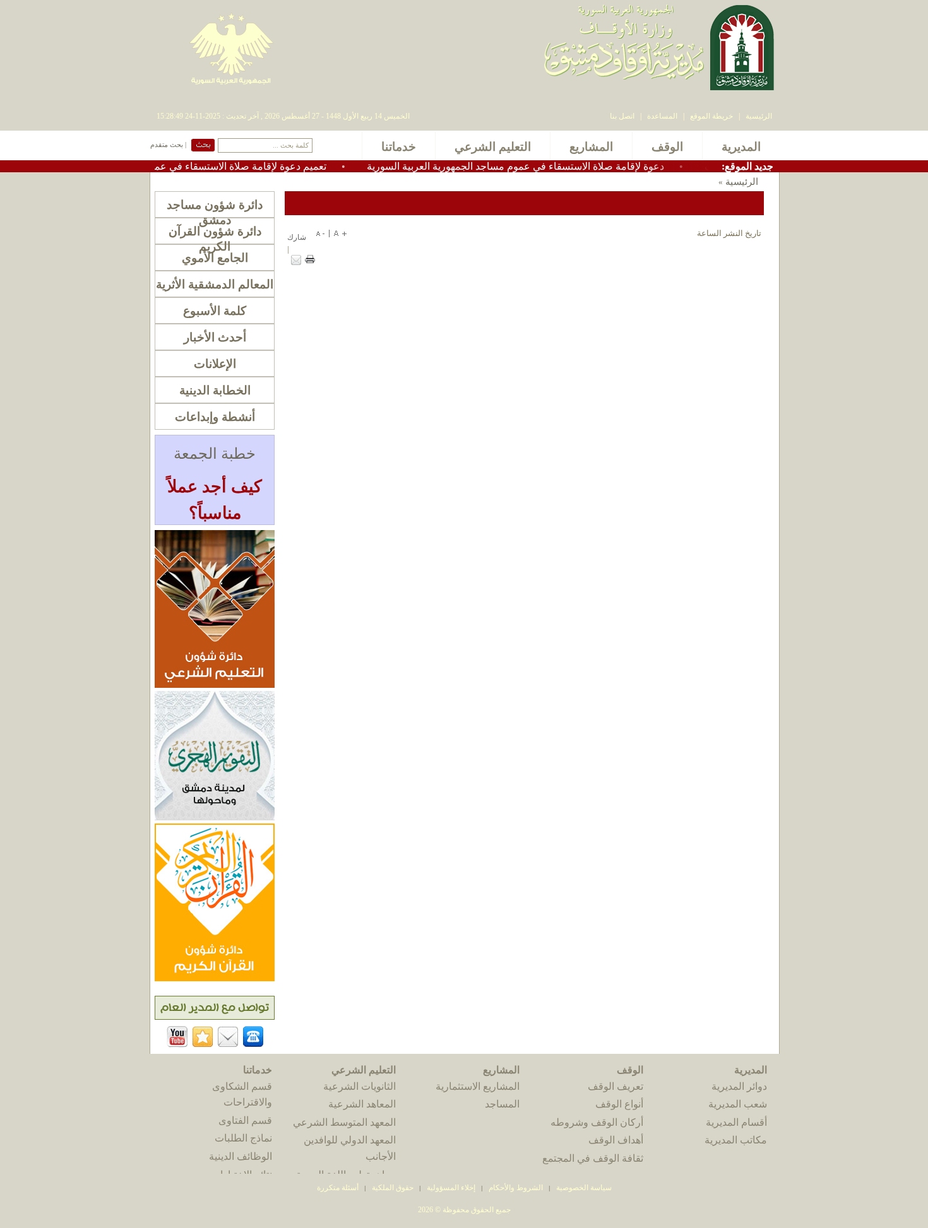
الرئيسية (759, 116)
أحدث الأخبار (215, 337)
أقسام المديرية (736, 1122)
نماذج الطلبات (243, 1138)
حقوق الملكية (391, 1187)
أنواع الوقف (619, 1104)
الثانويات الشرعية (359, 1086)
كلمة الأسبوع (214, 310)
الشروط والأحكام (516, 1187)
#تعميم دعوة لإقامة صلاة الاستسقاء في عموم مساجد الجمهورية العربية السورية (191, 166)
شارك (296, 237)
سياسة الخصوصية (584, 1187)
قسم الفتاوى (245, 1120)
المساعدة (662, 116)
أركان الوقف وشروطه (596, 1122)
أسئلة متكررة (338, 1187)
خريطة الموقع (711, 116)
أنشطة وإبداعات (215, 416)
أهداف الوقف (615, 1140)
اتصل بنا (622, 116)
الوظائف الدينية (240, 1156)
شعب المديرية (737, 1104)
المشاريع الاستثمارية (478, 1086)
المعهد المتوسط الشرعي (344, 1122)
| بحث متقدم (168, 144)
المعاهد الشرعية (362, 1104)
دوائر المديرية (739, 1086)
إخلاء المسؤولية (451, 1187)
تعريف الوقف (615, 1086)
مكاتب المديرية (736, 1140)
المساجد (502, 1104)
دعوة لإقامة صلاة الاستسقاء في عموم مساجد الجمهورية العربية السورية (544, 166)
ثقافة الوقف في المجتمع (592, 1158)
